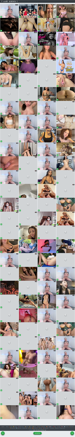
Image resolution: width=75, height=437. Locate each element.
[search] (72, 433)
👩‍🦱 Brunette (39, 426)
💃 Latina (10, 426)
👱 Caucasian (15, 426)
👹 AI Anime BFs (45, 428)
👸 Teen (30, 426)
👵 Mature (26, 426)
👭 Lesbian (59, 426)
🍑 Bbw (47, 426)
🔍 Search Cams (62, 428)
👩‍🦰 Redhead (43, 426)
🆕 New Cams (66, 426)
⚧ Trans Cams (12, 428)
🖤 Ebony (6, 426)
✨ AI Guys (40, 428)
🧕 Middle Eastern (21, 426)
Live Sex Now (37, 433)
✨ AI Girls (30, 428)
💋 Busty (54, 426)
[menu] (3, 433)
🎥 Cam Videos (51, 428)
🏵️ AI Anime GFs (35, 428)
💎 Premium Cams (19, 428)
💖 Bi (62, 426)
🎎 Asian (3, 426)
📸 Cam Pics (57, 428)
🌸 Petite (51, 426)
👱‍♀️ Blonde (34, 426)
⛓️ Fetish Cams (24, 428)
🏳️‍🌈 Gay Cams (71, 426)
